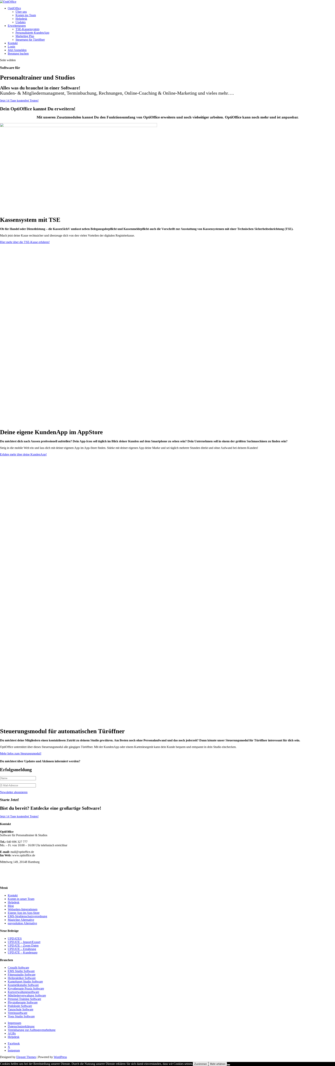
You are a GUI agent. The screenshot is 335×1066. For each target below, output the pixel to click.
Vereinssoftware (17, 1013)
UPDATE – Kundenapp (22, 952)
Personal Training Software (24, 999)
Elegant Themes (26, 1057)
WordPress (60, 1057)
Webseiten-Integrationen (22, 909)
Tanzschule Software (20, 1009)
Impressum (14, 1023)
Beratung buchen (18, 53)
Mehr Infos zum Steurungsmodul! (20, 753)
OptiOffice (14, 8)
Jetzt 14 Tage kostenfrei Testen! (19, 100)
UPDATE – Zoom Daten (23, 945)
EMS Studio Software (21, 971)
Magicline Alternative (21, 919)
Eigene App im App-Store (24, 912)
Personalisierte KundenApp (32, 32)
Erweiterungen (17, 25)
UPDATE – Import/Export (24, 942)
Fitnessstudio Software (21, 974)
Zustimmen (200, 1064)
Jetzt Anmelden (17, 50)
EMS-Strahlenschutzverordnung (27, 916)
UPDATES (15, 938)
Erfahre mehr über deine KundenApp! (23, 454)
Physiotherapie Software (23, 1002)
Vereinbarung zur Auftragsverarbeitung (31, 1030)
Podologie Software (20, 1006)
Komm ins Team (26, 15)
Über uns (21, 11)
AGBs (12, 1033)
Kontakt (13, 43)
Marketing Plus (25, 36)
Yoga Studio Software (21, 1016)
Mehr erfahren (217, 1064)
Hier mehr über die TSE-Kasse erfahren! (25, 242)
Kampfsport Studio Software (25, 981)
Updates (21, 22)
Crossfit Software (18, 967)
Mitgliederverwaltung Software (27, 995)
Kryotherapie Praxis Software (26, 988)
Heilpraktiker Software (22, 978)
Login (11, 46)
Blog (11, 905)
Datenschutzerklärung (21, 1026)
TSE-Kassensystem (27, 29)
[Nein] (228, 1064)
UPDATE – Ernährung (22, 949)
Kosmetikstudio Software (23, 985)
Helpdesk (21, 18)
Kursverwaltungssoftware (23, 992)
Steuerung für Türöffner (30, 39)
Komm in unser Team (21, 898)
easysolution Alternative (22, 923)
